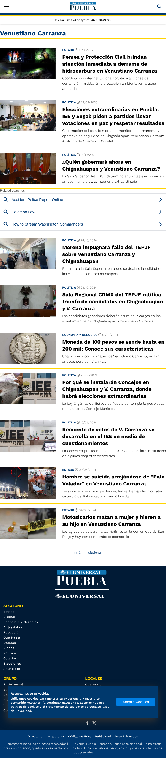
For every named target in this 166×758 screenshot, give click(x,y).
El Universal (13, 684)
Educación (12, 632)
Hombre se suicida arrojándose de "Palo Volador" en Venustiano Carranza (113, 480)
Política (69, 102)
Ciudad (9, 617)
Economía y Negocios (79, 334)
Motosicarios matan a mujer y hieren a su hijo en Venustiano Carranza (111, 520)
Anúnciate (11, 668)
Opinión (9, 642)
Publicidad (103, 736)
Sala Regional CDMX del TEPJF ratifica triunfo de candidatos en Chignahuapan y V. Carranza (112, 301)
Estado (68, 50)
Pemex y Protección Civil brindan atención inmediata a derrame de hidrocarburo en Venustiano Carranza (110, 64)
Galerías (10, 658)
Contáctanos (55, 736)
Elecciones (12, 663)
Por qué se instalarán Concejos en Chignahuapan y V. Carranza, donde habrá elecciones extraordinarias (107, 389)
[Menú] (6, 6)
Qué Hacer (12, 637)
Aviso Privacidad (126, 736)
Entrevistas (12, 627)
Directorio (35, 736)
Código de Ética (80, 736)
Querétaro (93, 684)
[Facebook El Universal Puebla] (88, 723)
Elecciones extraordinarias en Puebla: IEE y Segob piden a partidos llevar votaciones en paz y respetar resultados (113, 116)
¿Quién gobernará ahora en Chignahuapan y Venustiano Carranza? (111, 165)
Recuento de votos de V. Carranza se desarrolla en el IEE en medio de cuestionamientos (108, 436)
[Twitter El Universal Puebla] (95, 723)
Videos (8, 648)
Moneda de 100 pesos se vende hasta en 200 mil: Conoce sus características (113, 345)
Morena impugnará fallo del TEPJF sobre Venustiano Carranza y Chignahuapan (106, 254)
